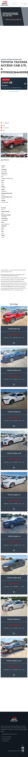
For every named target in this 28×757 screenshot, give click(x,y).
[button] (26, 134)
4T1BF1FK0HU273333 (14, 417)
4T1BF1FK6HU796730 (14, 583)
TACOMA (21, 18)
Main (4, 18)
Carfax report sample (14, 91)
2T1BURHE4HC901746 (14, 625)
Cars (9, 18)
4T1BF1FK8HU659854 (14, 500)
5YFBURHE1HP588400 (14, 376)
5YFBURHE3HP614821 (14, 459)
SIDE (4, 125)
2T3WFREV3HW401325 (14, 334)
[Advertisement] (14, 41)
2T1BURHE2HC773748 (14, 666)
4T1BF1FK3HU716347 (14, 542)
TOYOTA (15, 18)
